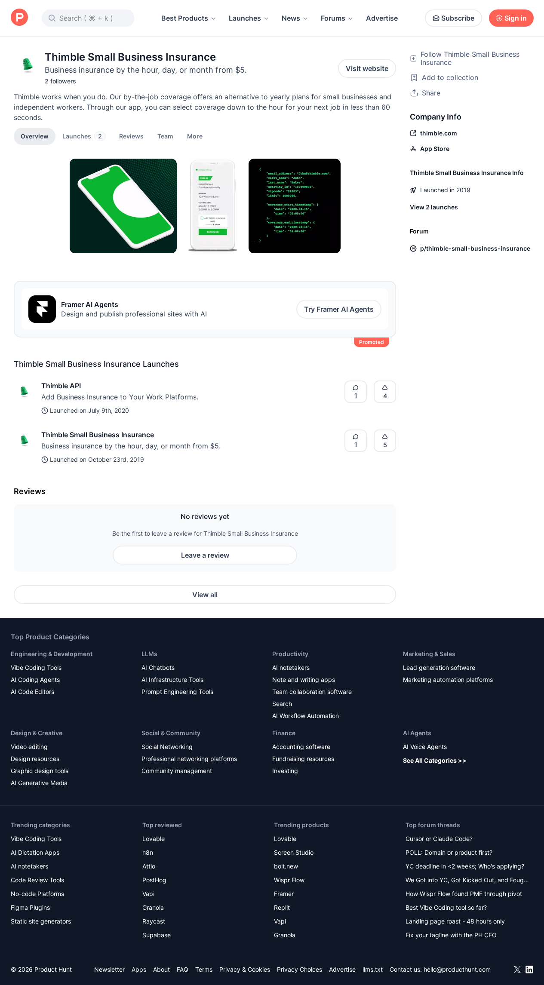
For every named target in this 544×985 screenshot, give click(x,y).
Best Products (184, 18)
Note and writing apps (303, 679)
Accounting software (301, 746)
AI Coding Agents (35, 679)
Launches (245, 18)
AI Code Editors (32, 691)
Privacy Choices (299, 969)
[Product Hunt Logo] (19, 18)
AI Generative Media (39, 782)
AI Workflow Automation (305, 715)
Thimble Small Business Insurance (97, 434)
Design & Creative (36, 732)
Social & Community (170, 732)
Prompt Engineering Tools (177, 691)
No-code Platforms (37, 893)
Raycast (153, 921)
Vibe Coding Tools (36, 667)
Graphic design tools (39, 770)
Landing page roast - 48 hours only (455, 921)
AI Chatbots (158, 667)
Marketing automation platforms (448, 679)
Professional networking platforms (189, 758)
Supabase (156, 935)
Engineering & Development (51, 653)
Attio (148, 866)
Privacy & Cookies (244, 969)
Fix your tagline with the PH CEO (451, 935)
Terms (203, 969)
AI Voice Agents (425, 746)
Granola (153, 907)
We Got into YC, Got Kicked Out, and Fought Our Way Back (467, 880)
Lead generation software (439, 667)
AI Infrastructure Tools (172, 679)
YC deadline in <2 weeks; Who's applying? (465, 866)
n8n (147, 852)
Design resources (35, 758)
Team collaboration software (312, 691)
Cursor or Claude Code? (439, 838)
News (291, 18)
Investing (285, 770)
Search (282, 703)
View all (205, 594)
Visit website (367, 68)
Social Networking (167, 746)
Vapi (148, 893)
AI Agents (417, 732)
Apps (139, 969)
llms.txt (373, 969)
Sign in (515, 18)
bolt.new (286, 866)
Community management (176, 770)
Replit (282, 907)
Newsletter (109, 969)
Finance (283, 732)
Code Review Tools (37, 880)
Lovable (153, 838)
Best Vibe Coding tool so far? (446, 907)
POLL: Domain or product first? (449, 852)
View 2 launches (434, 207)
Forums (333, 18)
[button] (194, 136)
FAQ (182, 969)
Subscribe (457, 18)
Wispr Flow (289, 880)
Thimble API (61, 385)
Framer (284, 893)
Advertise (382, 18)
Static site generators (41, 921)
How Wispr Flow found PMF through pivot (464, 893)
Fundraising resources (303, 758)
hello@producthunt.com (457, 969)
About (161, 969)
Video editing (29, 746)
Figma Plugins (30, 907)
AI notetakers (291, 667)
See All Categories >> (435, 760)
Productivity (290, 653)
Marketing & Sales (429, 653)
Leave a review (205, 555)
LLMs (149, 653)
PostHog (154, 880)
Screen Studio (293, 852)
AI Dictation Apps (35, 852)
